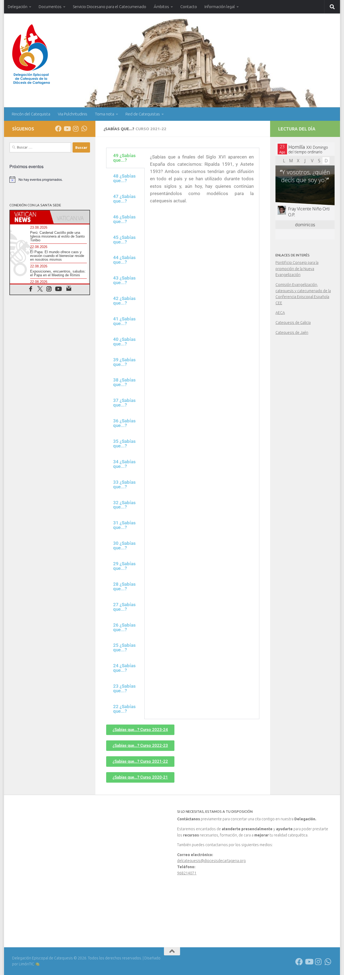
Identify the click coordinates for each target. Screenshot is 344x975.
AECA (280, 312)
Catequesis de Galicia (293, 322)
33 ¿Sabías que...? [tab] (124, 484)
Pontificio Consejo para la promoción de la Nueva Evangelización (296, 268)
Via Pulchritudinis (72, 114)
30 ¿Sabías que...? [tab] (124, 545)
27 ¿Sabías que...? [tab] (124, 607)
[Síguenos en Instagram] (75, 128)
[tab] (30, 217)
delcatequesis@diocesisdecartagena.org (211, 861)
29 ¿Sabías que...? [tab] (124, 566)
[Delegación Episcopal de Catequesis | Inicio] (31, 54)
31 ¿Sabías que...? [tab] (124, 525)
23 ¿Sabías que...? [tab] (124, 688)
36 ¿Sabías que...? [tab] (124, 423)
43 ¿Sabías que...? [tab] (124, 280)
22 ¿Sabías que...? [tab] (124, 709)
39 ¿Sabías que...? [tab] (124, 362)
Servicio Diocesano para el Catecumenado (109, 6)
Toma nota (104, 114)
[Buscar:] (40, 147)
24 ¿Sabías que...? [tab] (124, 668)
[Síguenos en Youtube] (67, 128)
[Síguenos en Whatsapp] (84, 128)
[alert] (49, 179)
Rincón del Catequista (31, 114)
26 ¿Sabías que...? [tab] (124, 627)
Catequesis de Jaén (291, 332)
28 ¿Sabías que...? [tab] (124, 586)
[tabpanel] (202, 181)
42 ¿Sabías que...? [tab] (124, 301)
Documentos (50, 6)
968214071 (186, 873)
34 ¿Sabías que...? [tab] (124, 464)
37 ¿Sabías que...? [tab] (124, 403)
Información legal (220, 6)
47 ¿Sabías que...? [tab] (124, 199)
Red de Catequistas (143, 114)
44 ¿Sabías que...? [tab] (124, 260)
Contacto (188, 6)
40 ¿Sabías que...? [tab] (124, 342)
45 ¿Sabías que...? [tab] (124, 240)
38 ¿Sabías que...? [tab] (124, 382)
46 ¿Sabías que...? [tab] (124, 219)
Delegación (17, 6)
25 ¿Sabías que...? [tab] (124, 647)
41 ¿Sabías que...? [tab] (124, 321)
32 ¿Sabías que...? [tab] (124, 505)
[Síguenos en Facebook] (58, 128)
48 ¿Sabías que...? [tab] (124, 178)
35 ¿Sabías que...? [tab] (124, 443)
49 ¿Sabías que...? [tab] (124, 158)
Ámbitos (161, 6)
